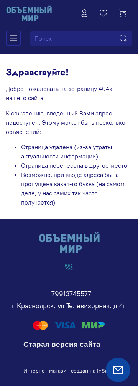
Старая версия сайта (61, 344)
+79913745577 (69, 293)
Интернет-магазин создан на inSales (69, 370)
